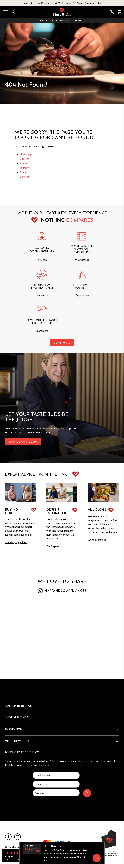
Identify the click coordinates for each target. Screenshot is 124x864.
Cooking (42, 20)
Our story (42, 259)
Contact (24, 176)
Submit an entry (93, 3)
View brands (82, 259)
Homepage (26, 154)
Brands (24, 172)
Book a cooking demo (23, 442)
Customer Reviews (12, 859)
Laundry (64, 20)
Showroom (80, 20)
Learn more (42, 295)
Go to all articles (97, 539)
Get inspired (53, 546)
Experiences (82, 295)
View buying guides (16, 542)
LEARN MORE (62, 343)
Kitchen (54, 20)
